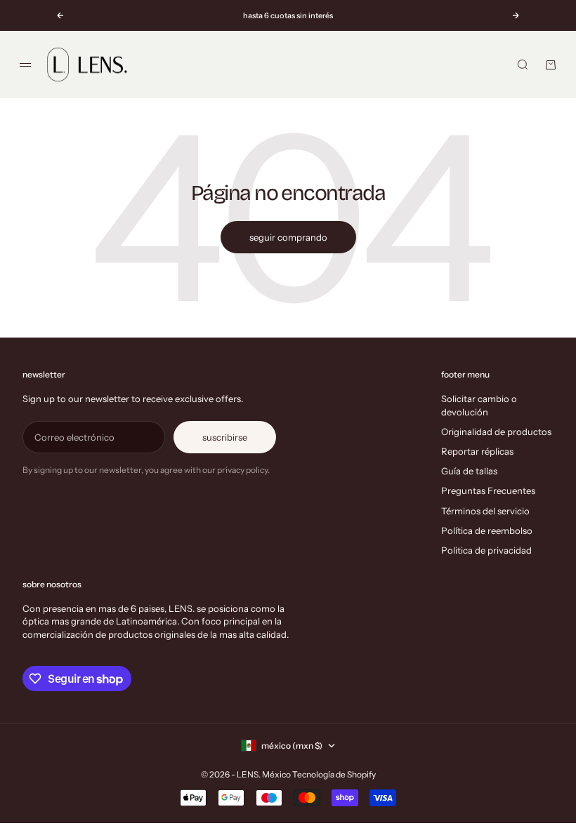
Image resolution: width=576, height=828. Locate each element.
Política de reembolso (486, 530)
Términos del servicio (485, 510)
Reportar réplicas (477, 451)
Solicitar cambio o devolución (479, 405)
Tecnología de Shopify (334, 774)
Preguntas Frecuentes (488, 490)
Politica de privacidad (486, 550)
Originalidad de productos (496, 431)
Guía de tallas (469, 470)
